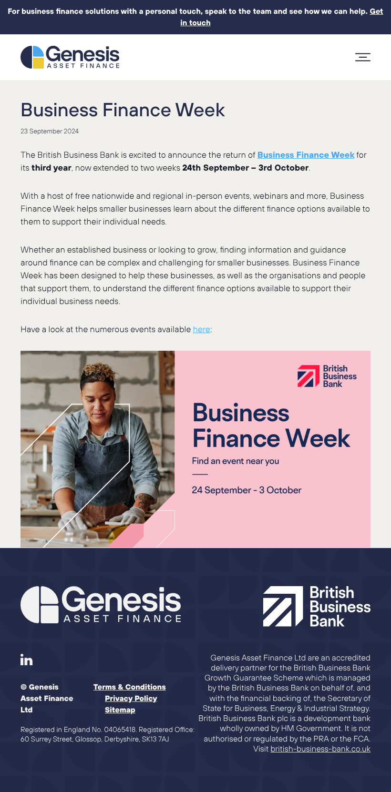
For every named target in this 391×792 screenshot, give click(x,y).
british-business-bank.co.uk (320, 748)
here (201, 329)
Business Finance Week (123, 110)
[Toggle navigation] (362, 57)
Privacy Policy (131, 698)
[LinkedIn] (27, 660)
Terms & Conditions (129, 687)
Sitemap (120, 710)
